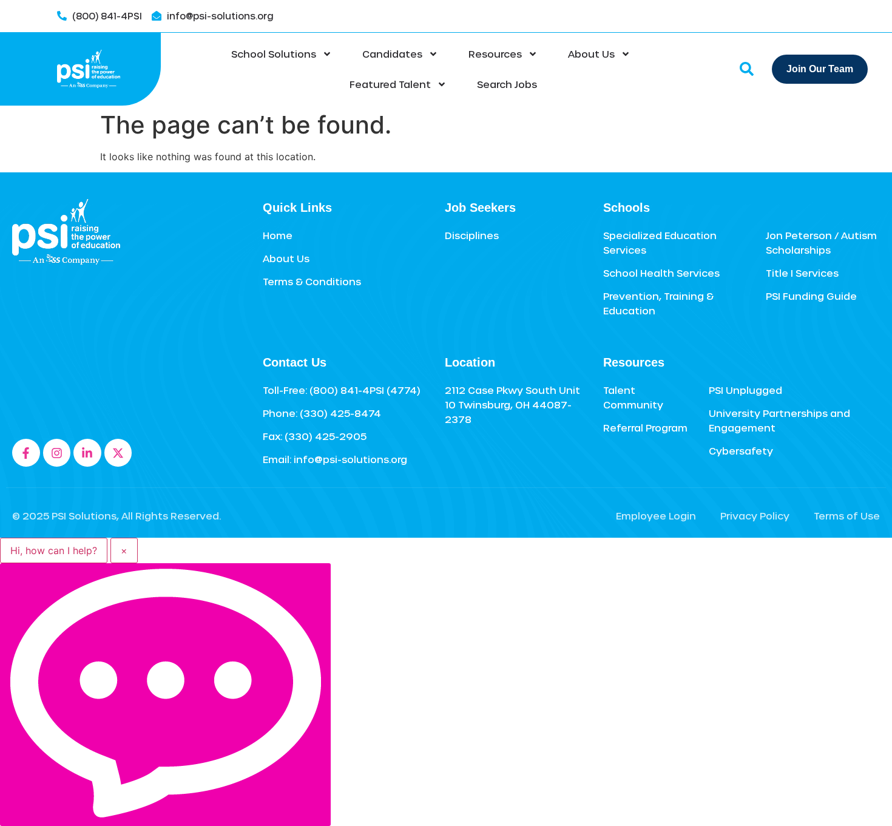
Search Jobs (507, 84)
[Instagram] (57, 453)
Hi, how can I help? (53, 550)
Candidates (392, 53)
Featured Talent (390, 84)
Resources (495, 53)
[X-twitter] (118, 453)
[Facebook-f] (26, 453)
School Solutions (273, 53)
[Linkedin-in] (87, 453)
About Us (591, 53)
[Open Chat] (165, 694)
